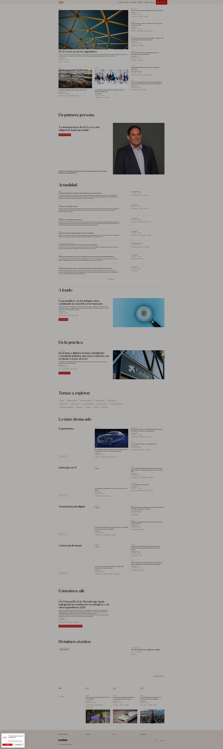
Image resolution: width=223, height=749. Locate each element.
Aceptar (7, 744)
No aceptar (18, 744)
